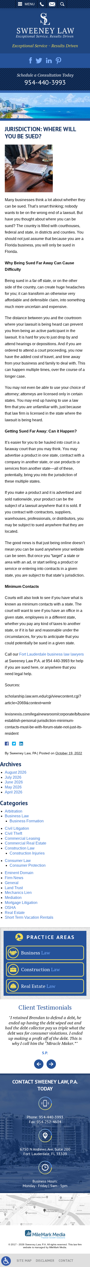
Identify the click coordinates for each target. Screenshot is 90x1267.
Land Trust (14, 888)
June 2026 (14, 782)
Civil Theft (13, 833)
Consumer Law (18, 861)
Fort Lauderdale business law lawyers (51, 654)
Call (41, 4)
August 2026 (15, 772)
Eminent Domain (19, 873)
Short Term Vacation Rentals (29, 917)
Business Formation (27, 821)
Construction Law (20, 848)
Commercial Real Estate (25, 843)
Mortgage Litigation (21, 903)
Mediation (13, 898)
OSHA (10, 908)
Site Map (24, 1260)
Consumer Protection (28, 865)
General (11, 883)
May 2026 (13, 787)
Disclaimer (45, 1260)
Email (52, 4)
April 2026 (13, 792)
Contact (66, 1260)
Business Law (17, 816)
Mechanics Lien (18, 893)
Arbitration (13, 811)
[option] (45, 1037)
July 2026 (13, 777)
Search (62, 4)
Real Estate (15, 913)
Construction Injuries (27, 853)
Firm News (14, 878)
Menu (30, 4)
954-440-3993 (45, 82)
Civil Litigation (17, 828)
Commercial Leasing (22, 838)
